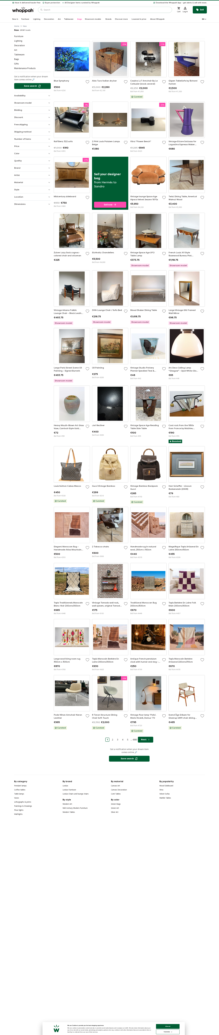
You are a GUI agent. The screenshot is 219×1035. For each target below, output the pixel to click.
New (25, 26)
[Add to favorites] (87, 81)
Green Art (115, 808)
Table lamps (19, 794)
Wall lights (18, 814)
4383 (135, 739)
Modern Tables (69, 812)
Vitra (161, 789)
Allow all (167, 1026)
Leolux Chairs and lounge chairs (76, 794)
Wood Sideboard (166, 785)
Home (16, 26)
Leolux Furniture (69, 789)
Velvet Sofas (164, 794)
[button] (154, 3)
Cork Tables (116, 794)
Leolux (65, 785)
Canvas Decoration (119, 789)
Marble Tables (165, 798)
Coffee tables (19, 789)
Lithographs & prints (22, 802)
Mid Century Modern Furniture (75, 808)
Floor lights (18, 810)
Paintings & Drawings (23, 806)
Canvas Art (115, 785)
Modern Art (67, 804)
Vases (16, 798)
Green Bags (116, 804)
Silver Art (114, 812)
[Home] (23, 10)
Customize (167, 1031)
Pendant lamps (20, 785)
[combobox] (107, 9)
